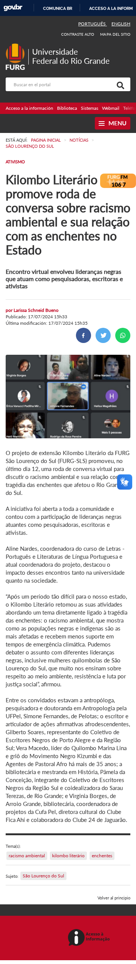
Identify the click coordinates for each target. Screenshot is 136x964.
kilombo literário (68, 855)
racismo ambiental (27, 855)
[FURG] (17, 46)
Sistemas (89, 108)
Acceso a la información (29, 108)
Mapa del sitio (115, 34)
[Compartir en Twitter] (103, 335)
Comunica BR (57, 8)
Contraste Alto (77, 34)
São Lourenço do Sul (43, 876)
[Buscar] (119, 84)
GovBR (12, 7)
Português (92, 24)
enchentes (102, 855)
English (120, 24)
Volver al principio (113, 897)
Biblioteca (67, 108)
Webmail (110, 108)
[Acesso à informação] (90, 938)
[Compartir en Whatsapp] (122, 335)
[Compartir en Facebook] (83, 335)
